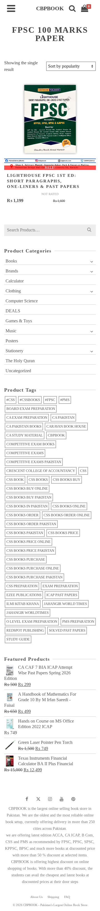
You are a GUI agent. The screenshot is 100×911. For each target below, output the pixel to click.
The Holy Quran (20, 360)
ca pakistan (63, 417)
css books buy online (27, 488)
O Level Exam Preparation (31, 621)
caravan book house (66, 426)
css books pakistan (24, 533)
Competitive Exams (25, 453)
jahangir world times (65, 604)
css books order (22, 515)
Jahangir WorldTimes (27, 613)
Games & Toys (19, 320)
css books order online (67, 515)
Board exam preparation (30, 409)
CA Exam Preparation (26, 417)
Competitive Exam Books (30, 444)
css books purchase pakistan (34, 577)
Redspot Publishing (25, 630)
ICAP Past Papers (61, 595)
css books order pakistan (31, 524)
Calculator (15, 281)
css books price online (28, 542)
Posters (12, 340)
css (83, 471)
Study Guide (18, 639)
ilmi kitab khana (22, 604)
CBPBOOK (56, 435)
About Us (36, 897)
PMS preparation (78, 621)
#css (10, 400)
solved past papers (67, 630)
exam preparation (60, 586)
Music (11, 330)
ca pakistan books (23, 426)
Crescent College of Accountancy (40, 471)
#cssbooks (30, 400)
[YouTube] (61, 799)
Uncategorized (18, 370)
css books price (63, 533)
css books (38, 480)
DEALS (13, 310)
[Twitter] (38, 799)
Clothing (13, 291)
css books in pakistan (27, 506)
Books (11, 261)
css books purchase (25, 559)
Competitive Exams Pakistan (33, 462)
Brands (12, 271)
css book (15, 480)
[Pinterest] (73, 799)
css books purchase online (32, 568)
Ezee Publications (23, 595)
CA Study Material (24, 435)
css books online (69, 506)
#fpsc (50, 400)
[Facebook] (26, 799)
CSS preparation (22, 586)
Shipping (53, 897)
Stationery (14, 350)
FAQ (67, 897)
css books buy (66, 480)
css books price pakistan (30, 550)
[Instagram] (50, 799)
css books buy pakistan (28, 497)
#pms (64, 400)
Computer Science (22, 300)
